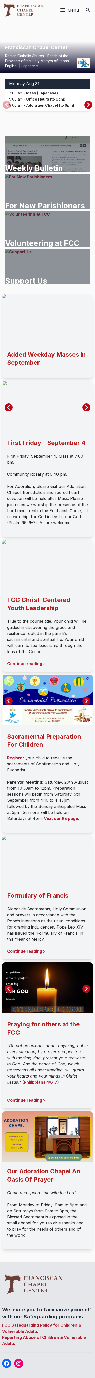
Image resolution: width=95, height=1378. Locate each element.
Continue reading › (26, 663)
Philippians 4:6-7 (40, 1082)
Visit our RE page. (61, 818)
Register (15, 757)
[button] (88, 104)
